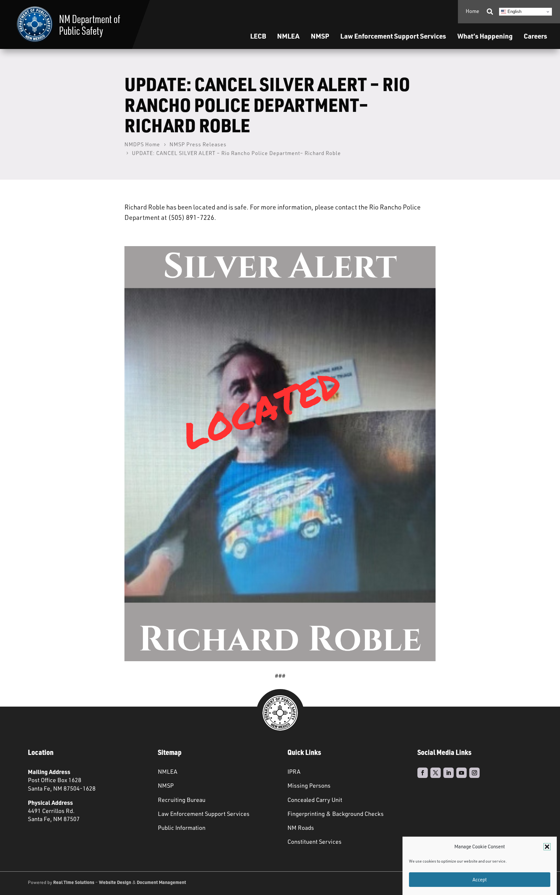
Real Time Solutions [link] (73, 882)
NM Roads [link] (300, 827)
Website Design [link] (115, 882)
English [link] (513, 11)
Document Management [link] (161, 882)
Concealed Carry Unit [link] (314, 799)
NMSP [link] (320, 35)
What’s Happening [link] (485, 35)
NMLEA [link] (288, 35)
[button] (547, 846)
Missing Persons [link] (309, 785)
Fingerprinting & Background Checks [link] (335, 813)
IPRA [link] (293, 771)
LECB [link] (258, 35)
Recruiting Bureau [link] (181, 799)
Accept (479, 880)
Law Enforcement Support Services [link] (204, 813)
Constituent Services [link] (314, 841)
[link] (68, 24)
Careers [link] (535, 35)
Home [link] (472, 11)
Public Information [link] (181, 827)
